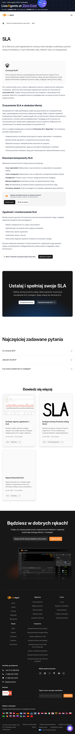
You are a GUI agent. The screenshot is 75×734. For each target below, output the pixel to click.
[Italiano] (49, 713)
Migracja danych (37, 606)
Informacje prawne (62, 618)
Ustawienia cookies (56, 727)
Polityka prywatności (65, 724)
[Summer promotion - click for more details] (37, 5)
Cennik (13, 607)
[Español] (28, 713)
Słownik (13, 632)
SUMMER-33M (12, 9)
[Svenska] (21, 716)
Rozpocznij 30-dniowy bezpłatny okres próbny (30, 539)
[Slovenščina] (17, 716)
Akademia (13, 636)
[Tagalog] (24, 716)
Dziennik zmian (37, 614)
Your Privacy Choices (49, 730)
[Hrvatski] (42, 713)
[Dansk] (14, 713)
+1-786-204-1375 (11, 678)
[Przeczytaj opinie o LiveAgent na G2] (7, 693)
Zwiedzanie (13, 619)
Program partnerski (62, 614)
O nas (62, 602)
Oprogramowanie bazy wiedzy (37, 628)
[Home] (3, 23)
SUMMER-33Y (30, 9)
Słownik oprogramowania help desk (18, 23)
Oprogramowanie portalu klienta (37, 655)
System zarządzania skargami (37, 651)
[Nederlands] (63, 713)
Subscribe (68, 695)
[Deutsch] (17, 713)
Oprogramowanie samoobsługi (37, 640)
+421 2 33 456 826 (12, 670)
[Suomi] (35, 713)
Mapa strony (43, 727)
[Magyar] (46, 713)
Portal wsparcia (37, 602)
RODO (34, 727)
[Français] (39, 713)
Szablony (13, 640)
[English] (24, 713)
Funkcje (13, 611)
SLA (33, 23)
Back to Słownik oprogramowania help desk (20, 256)
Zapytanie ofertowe (37, 618)
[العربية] (3, 713)
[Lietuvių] (56, 713)
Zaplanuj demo (56, 539)
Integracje (13, 615)
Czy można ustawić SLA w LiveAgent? (16, 369)
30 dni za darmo (23, 202)
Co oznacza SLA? (8, 351)
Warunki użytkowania (29, 724)
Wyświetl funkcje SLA (45, 302)
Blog (13, 628)
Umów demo (9, 202)
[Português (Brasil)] (3, 716)
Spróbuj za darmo (45, 256)
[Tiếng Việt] (28, 716)
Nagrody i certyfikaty (62, 606)
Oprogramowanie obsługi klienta (37, 632)
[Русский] (10, 716)
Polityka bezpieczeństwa (48, 724)
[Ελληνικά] (21, 713)
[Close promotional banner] (72, 2)
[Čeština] (10, 713)
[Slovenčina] (14, 716)
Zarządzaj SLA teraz (26, 302)
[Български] (7, 713)
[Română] (7, 716)
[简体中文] (31, 716)
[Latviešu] (60, 713)
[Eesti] (31, 713)
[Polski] (70, 713)
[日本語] (53, 713)
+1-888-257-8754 (11, 674)
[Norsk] (67, 713)
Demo (13, 603)
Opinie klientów (62, 610)
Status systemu (37, 610)
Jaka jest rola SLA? (9, 360)
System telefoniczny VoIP (37, 636)
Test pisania (13, 644)
